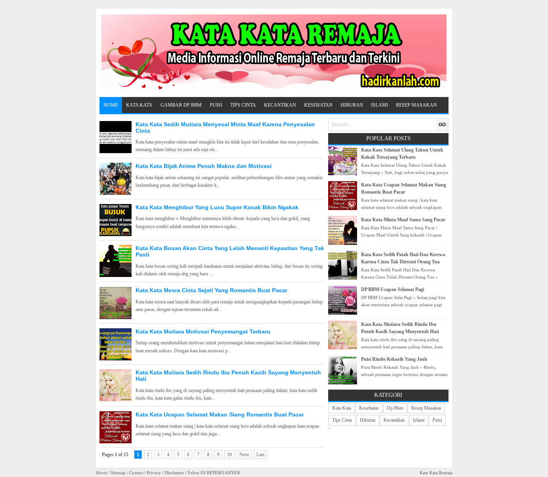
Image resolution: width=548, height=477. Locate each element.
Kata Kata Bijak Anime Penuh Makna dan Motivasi (204, 166)
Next (244, 454)
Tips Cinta (243, 105)
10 (229, 454)
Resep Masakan (416, 105)
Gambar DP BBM (181, 105)
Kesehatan (318, 105)
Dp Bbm (395, 408)
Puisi (216, 105)
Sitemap (118, 472)
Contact (136, 472)
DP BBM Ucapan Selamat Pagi (392, 289)
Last (260, 454)
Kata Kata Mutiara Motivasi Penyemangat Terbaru (203, 331)
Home (111, 105)
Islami (379, 105)
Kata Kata (139, 105)
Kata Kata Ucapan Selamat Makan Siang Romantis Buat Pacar (220, 414)
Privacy (154, 472)
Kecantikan (280, 105)
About (101, 472)
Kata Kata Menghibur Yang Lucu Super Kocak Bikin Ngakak (217, 207)
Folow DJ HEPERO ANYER (214, 472)
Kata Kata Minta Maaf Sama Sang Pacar (403, 219)
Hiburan (352, 105)
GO (442, 124)
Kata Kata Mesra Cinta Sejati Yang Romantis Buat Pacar (211, 290)
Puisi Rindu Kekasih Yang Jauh (394, 359)
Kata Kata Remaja (436, 472)
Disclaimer (174, 472)
